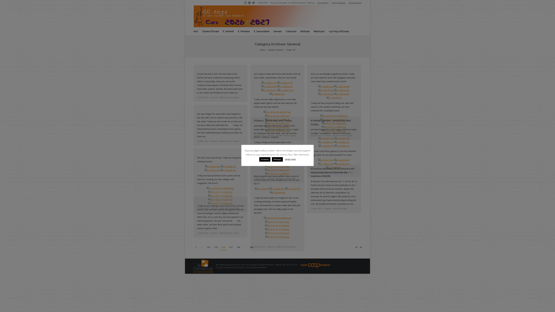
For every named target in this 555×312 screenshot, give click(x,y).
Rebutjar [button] (277, 159)
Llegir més (290, 159)
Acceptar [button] (265, 159)
